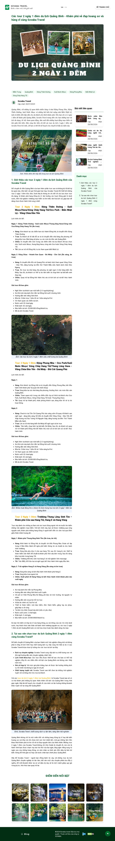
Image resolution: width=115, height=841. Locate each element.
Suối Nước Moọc (76, 812)
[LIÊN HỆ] (108, 833)
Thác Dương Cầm (39, 792)
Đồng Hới (57, 792)
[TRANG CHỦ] (18, 7)
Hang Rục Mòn (76, 792)
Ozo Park (20, 812)
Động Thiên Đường (20, 792)
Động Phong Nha (94, 812)
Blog (26, 834)
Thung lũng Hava (39, 812)
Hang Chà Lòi (94, 792)
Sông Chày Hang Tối (57, 812)
